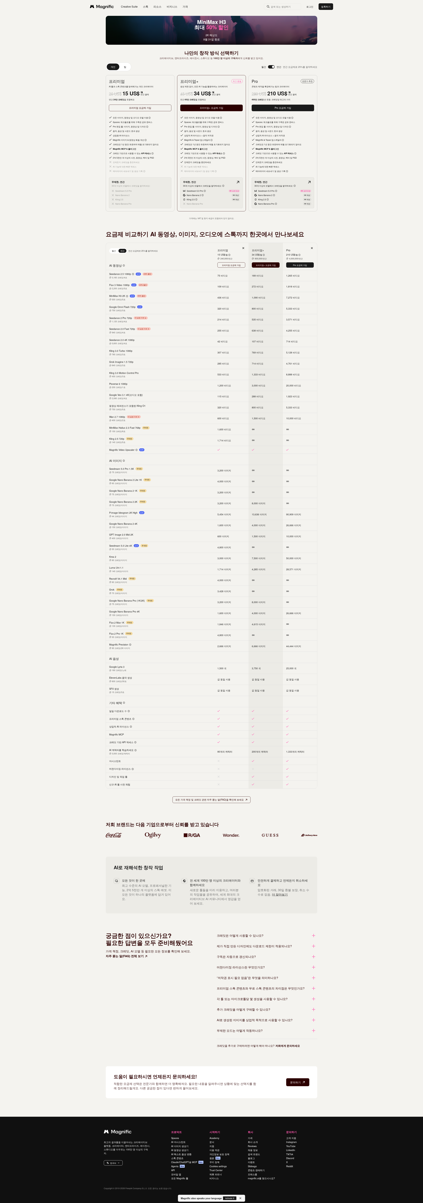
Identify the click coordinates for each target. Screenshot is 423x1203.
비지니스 (214, 1178)
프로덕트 (176, 1132)
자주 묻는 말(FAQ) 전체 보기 (125, 956)
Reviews (252, 1146)
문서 (212, 1142)
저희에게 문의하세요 (287, 1046)
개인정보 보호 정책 (219, 1154)
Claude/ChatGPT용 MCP (187, 1162)
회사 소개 (253, 1142)
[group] (118, 67)
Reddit (289, 1166)
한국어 (113, 1163)
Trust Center (216, 1170)
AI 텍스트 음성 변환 (181, 1154)
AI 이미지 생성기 (180, 1146)
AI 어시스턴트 (178, 1142)
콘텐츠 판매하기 (256, 1170)
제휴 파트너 (216, 1174)
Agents (177, 1166)
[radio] (114, 251)
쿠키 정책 (214, 1162)
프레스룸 (252, 1174)
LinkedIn (290, 1150)
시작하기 (215, 1132)
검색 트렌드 (254, 1154)
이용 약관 (214, 1150)
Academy (214, 1138)
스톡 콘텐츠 (177, 1158)
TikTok (289, 1154)
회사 (250, 1132)
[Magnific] (118, 1132)
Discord (290, 1158)
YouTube (290, 1146)
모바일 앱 (176, 1174)
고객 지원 (291, 1138)
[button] (113, 1163)
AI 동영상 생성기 (180, 1150)
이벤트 (251, 1162)
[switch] (271, 66)
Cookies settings (218, 1166)
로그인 (309, 6)
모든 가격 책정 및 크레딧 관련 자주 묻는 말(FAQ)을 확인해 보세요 (209, 799)
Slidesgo (252, 1166)
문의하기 (295, 1082)
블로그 (251, 1158)
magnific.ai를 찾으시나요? (261, 1178)
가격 (185, 6)
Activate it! (229, 1198)
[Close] (240, 1198)
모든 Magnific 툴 (179, 1178)
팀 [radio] (125, 66)
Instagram (291, 1142)
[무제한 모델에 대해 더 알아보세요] (238, 182)
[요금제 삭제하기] (243, 248)
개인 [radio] (113, 66)
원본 (215, 1158)
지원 (212, 1146)
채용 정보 (253, 1150)
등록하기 (325, 6)
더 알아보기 (280, 894)
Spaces (175, 1138)
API (173, 1170)
